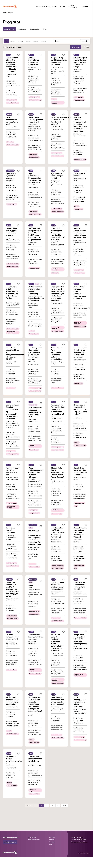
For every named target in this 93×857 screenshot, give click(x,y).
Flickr (50, 844)
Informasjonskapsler (77, 837)
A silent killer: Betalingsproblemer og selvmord (36, 119)
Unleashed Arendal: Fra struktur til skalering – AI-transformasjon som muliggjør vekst (12, 589)
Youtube (51, 842)
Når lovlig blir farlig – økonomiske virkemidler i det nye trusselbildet (56, 353)
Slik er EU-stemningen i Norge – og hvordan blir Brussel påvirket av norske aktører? (58, 235)
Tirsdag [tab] (20, 41)
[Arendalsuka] (10, 6)
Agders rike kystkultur (11, 174)
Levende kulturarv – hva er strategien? (12, 637)
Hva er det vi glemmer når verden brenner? (79, 290)
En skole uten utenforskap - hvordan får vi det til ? (79, 585)
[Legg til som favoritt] (18, 55)
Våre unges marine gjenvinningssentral (14, 758)
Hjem (4, 12)
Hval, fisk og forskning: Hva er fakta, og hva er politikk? (80, 471)
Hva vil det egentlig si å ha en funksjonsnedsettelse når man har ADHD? (15, 353)
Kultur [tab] (44, 29)
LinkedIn (51, 839)
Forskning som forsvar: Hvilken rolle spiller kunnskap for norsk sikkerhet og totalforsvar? (57, 412)
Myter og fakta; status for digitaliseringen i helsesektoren (57, 585)
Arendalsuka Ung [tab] (34, 29)
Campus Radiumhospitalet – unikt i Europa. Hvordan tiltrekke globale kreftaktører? (35, 475)
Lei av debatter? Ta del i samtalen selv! (12, 120)
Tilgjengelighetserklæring (78, 839)
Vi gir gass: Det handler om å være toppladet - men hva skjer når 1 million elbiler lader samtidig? (57, 293)
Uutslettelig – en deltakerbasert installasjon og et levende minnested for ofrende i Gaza (34, 537)
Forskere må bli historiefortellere (35, 636)
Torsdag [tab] (36, 41)
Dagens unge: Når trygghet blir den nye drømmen (11, 231)
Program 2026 (32, 837)
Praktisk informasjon (34, 839)
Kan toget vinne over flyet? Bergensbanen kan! (12, 471)
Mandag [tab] (13, 41)
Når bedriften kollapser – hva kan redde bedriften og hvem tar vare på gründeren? (34, 234)
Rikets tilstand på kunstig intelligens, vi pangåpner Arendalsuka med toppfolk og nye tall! (12, 64)
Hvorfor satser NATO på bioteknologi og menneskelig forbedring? (57, 532)
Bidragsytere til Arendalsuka (79, 842)
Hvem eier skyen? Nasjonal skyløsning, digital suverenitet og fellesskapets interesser (57, 643)
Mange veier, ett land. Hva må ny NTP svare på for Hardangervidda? (80, 639)
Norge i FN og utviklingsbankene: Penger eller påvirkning (59, 61)
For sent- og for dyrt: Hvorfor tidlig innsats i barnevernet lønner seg (80, 352)
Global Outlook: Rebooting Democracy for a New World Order (35, 412)
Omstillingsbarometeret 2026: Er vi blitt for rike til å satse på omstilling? (61, 121)
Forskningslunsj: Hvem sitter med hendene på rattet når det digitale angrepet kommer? (35, 354)
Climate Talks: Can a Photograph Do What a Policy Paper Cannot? (57, 472)
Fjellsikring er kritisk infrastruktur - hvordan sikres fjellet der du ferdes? (12, 292)
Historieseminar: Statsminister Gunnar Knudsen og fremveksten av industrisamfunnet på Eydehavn (36, 293)
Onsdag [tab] (28, 41)
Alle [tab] (6, 41)
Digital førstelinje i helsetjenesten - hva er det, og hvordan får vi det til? (34, 179)
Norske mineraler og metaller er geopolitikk (33, 61)
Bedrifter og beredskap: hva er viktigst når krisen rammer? (57, 700)
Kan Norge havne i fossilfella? (10, 530)
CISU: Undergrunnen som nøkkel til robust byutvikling (79, 701)
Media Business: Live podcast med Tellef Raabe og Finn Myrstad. (80, 532)
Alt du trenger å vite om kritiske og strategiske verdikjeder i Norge (80, 62)
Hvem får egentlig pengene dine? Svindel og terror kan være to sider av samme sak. (80, 124)
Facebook (52, 837)
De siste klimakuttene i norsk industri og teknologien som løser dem (79, 232)
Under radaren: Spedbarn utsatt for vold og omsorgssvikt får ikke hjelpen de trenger (12, 412)
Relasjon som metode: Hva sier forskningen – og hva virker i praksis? (80, 409)
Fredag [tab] (44, 41)
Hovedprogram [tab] (22, 29)
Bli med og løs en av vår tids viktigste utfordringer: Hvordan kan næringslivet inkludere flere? (35, 704)
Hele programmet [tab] (9, 29)
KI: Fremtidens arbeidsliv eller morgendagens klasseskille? (12, 700)
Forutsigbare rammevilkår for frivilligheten (35, 758)
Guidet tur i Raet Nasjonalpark (34, 587)
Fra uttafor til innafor (79, 174)
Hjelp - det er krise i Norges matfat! (57, 175)
